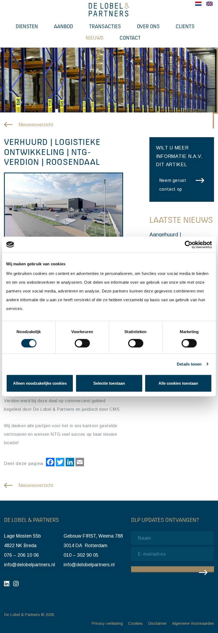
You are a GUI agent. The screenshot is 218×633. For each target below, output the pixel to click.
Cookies (135, 623)
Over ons (148, 26)
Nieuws (95, 38)
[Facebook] (49, 463)
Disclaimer (157, 623)
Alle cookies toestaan (178, 383)
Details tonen (189, 364)
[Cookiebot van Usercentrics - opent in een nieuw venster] (188, 245)
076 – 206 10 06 (21, 555)
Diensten (27, 26)
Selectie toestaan (109, 383)
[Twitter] (59, 463)
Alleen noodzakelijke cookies (40, 383)
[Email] (79, 463)
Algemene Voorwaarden (193, 623)
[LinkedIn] (69, 463)
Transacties (105, 26)
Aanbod (63, 26)
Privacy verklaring (107, 623)
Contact (130, 38)
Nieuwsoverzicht (36, 124)
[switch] (82, 343)
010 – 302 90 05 (81, 555)
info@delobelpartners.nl (29, 564)
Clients (185, 26)
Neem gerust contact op (172, 185)
